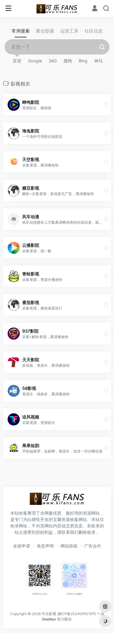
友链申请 (21, 545)
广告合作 (92, 545)
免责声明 (45, 545)
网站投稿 (69, 545)
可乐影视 (49, 613)
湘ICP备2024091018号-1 (78, 613)
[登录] (95, 9)
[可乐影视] (57, 8)
